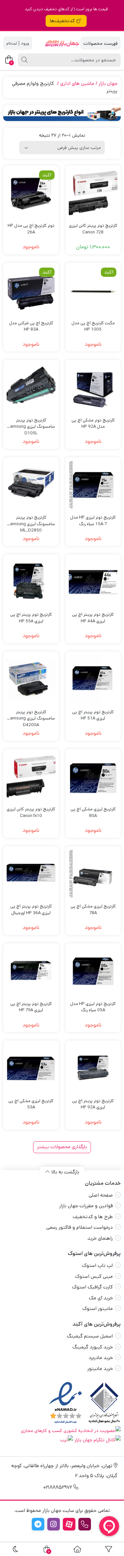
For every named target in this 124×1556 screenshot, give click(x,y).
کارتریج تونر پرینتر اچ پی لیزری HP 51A (93, 715)
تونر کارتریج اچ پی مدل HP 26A (31, 228)
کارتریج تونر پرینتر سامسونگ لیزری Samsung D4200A (31, 715)
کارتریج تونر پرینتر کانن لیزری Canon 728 (93, 228)
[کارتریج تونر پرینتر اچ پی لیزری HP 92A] (93, 1068)
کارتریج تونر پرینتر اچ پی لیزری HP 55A (31, 617)
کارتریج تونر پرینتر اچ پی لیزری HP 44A (93, 617)
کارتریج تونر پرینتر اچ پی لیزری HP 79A (31, 1007)
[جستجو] (24, 60)
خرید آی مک (101, 1297)
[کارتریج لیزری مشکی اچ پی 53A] (31, 1068)
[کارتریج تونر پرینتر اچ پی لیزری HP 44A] (93, 582)
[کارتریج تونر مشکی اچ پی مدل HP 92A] (93, 387)
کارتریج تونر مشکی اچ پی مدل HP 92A (93, 423)
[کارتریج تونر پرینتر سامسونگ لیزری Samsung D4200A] (31, 679)
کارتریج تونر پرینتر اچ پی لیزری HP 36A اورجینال (31, 909)
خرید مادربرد (101, 1357)
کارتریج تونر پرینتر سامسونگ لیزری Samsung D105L (31, 423)
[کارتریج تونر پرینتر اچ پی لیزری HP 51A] (93, 679)
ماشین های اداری (77, 83)
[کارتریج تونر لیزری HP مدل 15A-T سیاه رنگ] (93, 485)
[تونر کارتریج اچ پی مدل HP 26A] (31, 193)
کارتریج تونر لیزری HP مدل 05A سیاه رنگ (93, 1007)
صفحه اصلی (101, 1195)
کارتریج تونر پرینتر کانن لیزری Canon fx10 (31, 812)
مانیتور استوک (97, 1308)
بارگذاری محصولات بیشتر (62, 1146)
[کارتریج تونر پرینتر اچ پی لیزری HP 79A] (31, 971)
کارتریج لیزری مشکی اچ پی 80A (93, 812)
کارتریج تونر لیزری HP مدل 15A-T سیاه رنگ (93, 520)
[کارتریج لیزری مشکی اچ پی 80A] (93, 776)
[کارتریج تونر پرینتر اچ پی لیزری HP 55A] (31, 582)
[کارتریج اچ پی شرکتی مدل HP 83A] (31, 290)
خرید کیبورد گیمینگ (92, 1346)
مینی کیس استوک (94, 1276)
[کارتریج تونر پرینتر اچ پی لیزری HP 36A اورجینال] (31, 874)
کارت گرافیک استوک (92, 1286)
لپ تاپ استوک (97, 1265)
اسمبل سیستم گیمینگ (90, 1336)
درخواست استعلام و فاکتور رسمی (79, 1227)
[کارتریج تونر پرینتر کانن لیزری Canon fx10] (31, 776)
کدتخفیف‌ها (62, 20)
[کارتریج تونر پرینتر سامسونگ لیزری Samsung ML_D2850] (31, 485)
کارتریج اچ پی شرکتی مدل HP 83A (31, 326)
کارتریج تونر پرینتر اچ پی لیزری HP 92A (93, 1104)
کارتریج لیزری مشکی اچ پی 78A (93, 909)
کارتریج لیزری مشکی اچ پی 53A (31, 1104)
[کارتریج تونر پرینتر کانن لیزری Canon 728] (93, 193)
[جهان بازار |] (62, 43)
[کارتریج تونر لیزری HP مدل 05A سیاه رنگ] (93, 971)
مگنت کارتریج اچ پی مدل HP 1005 (93, 326)
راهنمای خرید (100, 1238)
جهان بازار (108, 83)
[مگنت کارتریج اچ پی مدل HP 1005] (93, 290)
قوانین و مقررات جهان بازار (86, 1205)
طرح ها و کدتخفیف (93, 1216)
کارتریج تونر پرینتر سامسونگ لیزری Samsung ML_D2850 (31, 520)
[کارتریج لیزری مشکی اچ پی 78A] (93, 874)
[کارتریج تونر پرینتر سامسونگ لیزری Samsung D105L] (31, 387)
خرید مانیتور (100, 1368)
